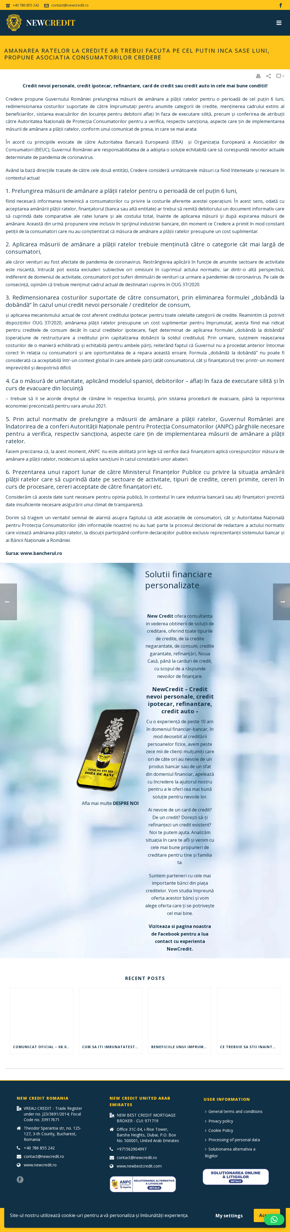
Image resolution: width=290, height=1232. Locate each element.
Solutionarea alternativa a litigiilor (230, 1152)
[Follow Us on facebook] (20, 1180)
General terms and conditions (235, 1111)
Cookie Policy (220, 1130)
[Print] (258, 75)
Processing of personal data (234, 1139)
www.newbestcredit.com (139, 1166)
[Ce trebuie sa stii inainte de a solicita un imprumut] (248, 1014)
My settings (229, 1215)
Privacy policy (220, 1121)
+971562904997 (131, 1149)
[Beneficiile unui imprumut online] (179, 1014)
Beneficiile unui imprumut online (181, 1046)
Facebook (169, 934)
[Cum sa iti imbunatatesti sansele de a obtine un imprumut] (110, 1014)
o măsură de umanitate (51, 381)
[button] (274, 1219)
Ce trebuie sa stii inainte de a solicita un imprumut (250, 1046)
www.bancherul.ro (41, 553)
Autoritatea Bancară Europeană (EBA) (140, 142)
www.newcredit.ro (40, 1165)
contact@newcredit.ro (70, 5)
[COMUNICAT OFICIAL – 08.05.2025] (41, 1014)
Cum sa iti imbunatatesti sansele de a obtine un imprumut (112, 1046)
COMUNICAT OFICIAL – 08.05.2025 (43, 1046)
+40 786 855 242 (26, 5)
